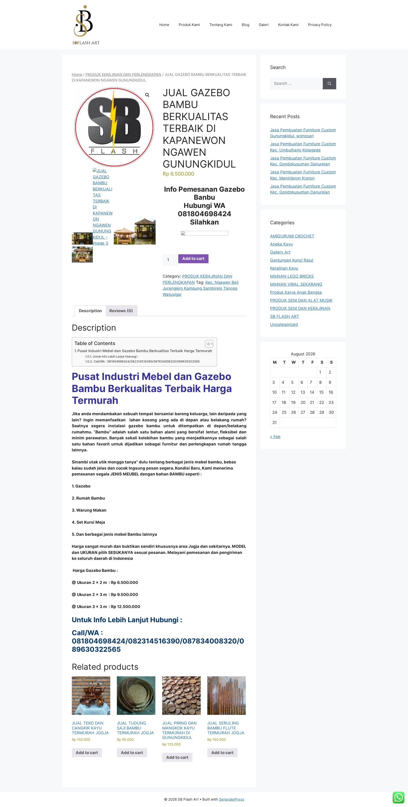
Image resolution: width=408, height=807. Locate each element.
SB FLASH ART (284, 316)
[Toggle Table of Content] (206, 344)
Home (164, 24)
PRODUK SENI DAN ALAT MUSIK (301, 300)
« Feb (275, 436)
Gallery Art (280, 252)
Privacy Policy (320, 24)
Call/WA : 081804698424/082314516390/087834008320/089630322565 (147, 361)
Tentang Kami (220, 24)
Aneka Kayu (281, 244)
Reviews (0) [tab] (121, 310)
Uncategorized (284, 324)
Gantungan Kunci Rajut (291, 260)
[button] (147, 95)
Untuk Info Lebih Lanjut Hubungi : (115, 356)
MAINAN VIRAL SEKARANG (296, 284)
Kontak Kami (288, 24)
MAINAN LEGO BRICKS (292, 276)
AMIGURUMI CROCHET (292, 236)
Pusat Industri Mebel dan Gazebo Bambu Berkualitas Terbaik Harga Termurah (144, 351)
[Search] (329, 83)
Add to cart (193, 258)
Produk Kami (189, 24)
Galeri (264, 24)
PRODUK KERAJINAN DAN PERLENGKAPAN (123, 74)
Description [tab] (90, 310)
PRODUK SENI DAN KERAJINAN (300, 308)
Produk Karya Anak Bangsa (296, 292)
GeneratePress (231, 799)
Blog (245, 24)
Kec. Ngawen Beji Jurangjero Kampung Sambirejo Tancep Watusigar (200, 288)
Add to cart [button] (87, 752)
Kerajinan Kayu (284, 268)
